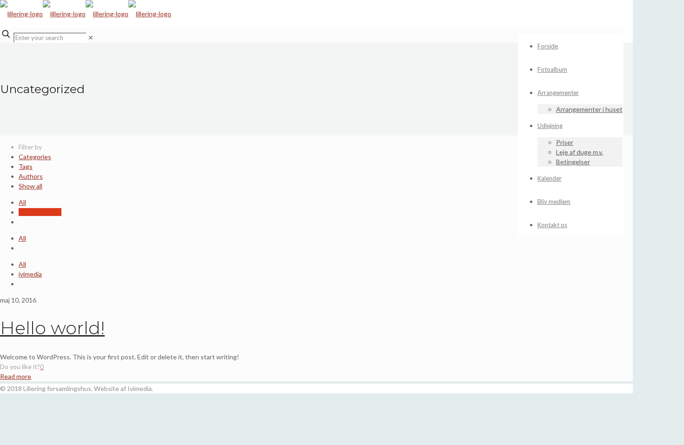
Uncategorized (40, 212)
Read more (15, 376)
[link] (91, 37)
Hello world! (52, 328)
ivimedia (30, 274)
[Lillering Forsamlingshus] (85, 14)
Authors (31, 176)
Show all (30, 186)
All (22, 202)
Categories (35, 157)
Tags (26, 166)
